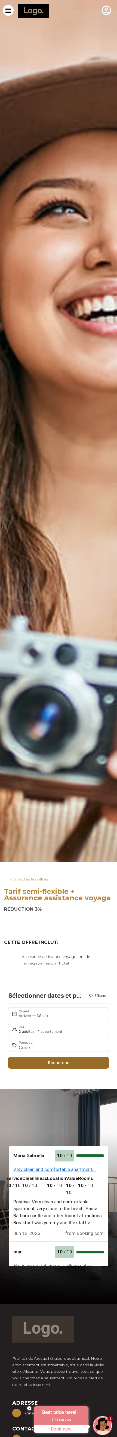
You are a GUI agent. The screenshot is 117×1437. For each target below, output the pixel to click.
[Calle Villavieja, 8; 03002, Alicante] (16, 1413)
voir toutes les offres (29, 879)
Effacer (100, 995)
